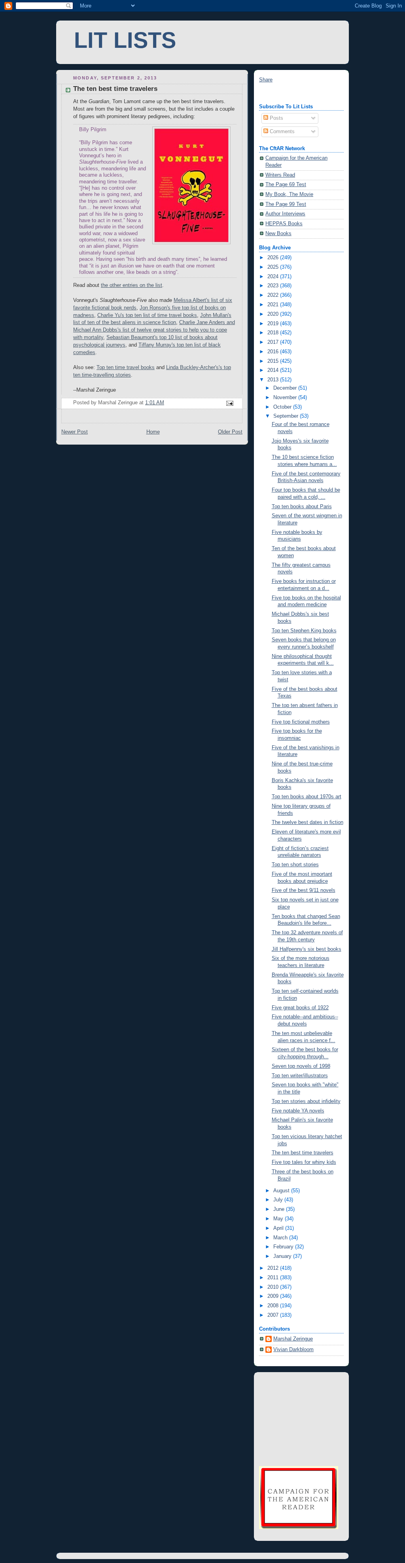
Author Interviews (285, 214)
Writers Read (280, 175)
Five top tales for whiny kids (304, 1162)
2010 (273, 1287)
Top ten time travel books (126, 367)
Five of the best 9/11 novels (303, 890)
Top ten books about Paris (302, 506)
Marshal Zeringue (293, 1339)
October (283, 407)
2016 (273, 351)
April (279, 1228)
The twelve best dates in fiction (307, 822)
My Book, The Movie (289, 194)
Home (153, 432)
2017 (273, 342)
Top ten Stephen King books (304, 630)
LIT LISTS (125, 40)
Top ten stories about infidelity (306, 1101)
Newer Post (74, 432)
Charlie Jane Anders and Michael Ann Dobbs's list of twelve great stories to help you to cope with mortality (154, 330)
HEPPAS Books (284, 223)
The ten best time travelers (302, 1153)
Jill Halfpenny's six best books (306, 949)
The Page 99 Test (285, 204)
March (281, 1238)
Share (266, 80)
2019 (273, 323)
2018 (273, 333)
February (284, 1247)
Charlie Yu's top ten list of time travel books (147, 315)
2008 (273, 1305)
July (278, 1200)
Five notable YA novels (298, 1111)
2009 (273, 1296)
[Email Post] (229, 403)
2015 (273, 361)
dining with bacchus (281, 93)
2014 (273, 370)
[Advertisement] (298, 1417)
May (279, 1219)
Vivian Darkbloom (293, 1349)
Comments (281, 131)
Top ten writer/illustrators (300, 1075)
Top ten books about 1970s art (306, 796)
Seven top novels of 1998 (301, 1066)
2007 (273, 1315)
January (283, 1256)
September (286, 416)
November (285, 397)
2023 (273, 285)
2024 (273, 276)
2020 (273, 314)
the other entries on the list (131, 285)
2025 (273, 267)
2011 (273, 1277)
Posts (275, 118)
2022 (273, 295)
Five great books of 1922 (300, 1008)
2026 (273, 257)
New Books (278, 233)
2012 (273, 1268)
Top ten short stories (295, 864)
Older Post (230, 432)
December (285, 388)
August (282, 1190)
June (279, 1209)
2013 (273, 380)
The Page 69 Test (285, 184)
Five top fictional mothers (301, 722)
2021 (273, 304)
